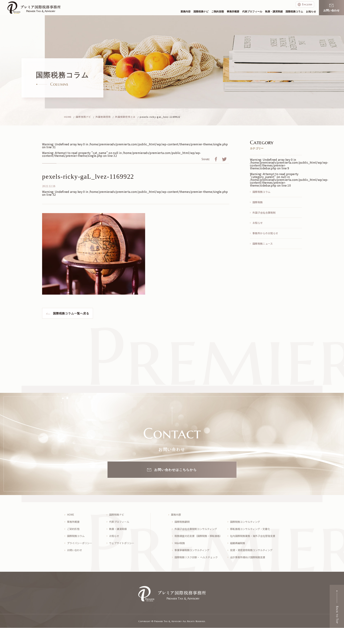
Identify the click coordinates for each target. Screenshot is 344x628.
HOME (70, 514)
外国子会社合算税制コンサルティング (196, 529)
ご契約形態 (217, 11)
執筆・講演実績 (274, 11)
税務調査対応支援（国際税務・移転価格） (198, 536)
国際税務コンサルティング (245, 522)
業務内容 (186, 11)
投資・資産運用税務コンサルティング (251, 550)
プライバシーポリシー (79, 543)
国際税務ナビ (201, 11)
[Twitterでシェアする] (224, 160)
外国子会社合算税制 (264, 212)
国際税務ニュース (262, 243)
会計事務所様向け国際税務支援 (247, 557)
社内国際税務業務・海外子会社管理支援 (252, 536)
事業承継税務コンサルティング (192, 550)
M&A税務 (180, 543)
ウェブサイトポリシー (121, 543)
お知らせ (311, 11)
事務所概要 (233, 11)
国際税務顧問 (182, 522)
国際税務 (257, 202)
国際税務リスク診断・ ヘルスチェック (196, 557)
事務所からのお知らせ (265, 233)
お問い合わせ (74, 550)
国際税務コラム (294, 11)
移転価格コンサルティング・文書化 (250, 529)
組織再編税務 (237, 543)
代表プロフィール (252, 11)
